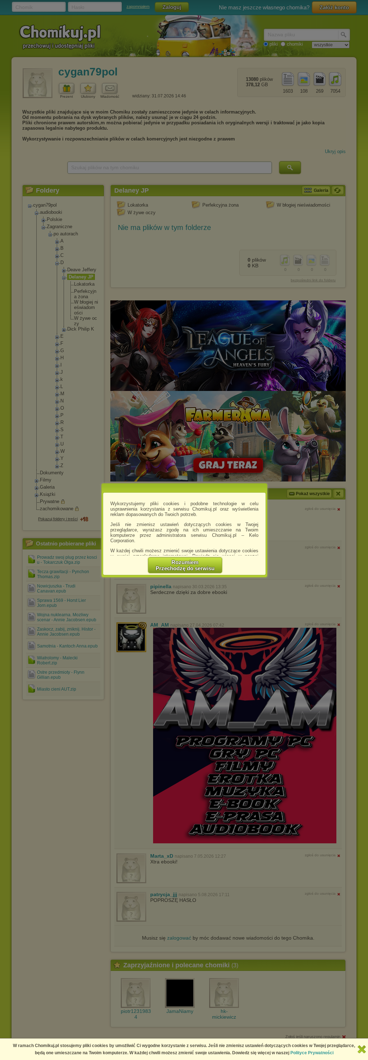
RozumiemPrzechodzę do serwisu (185, 565)
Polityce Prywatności (312, 1052)
